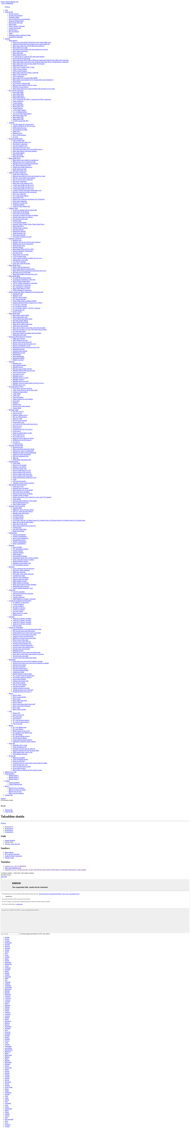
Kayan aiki (12, 756)
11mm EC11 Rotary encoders (22, 620)
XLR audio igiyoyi (19, 435)
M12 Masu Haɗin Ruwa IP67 (22, 165)
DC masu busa (17, 716)
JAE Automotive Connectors (22, 285)
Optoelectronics (14, 461)
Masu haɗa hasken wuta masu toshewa (25, 151)
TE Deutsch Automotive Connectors (24, 279)
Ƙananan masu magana (20, 351)
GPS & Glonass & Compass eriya (23, 124)
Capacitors (12, 590)
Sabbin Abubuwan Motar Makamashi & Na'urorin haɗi (26, 292)
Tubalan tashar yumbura (20, 228)
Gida (6, 10)
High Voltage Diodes (19, 504)
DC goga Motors (18, 729)
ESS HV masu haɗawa (20, 297)
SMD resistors (17, 554)
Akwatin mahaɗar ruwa (20, 146)
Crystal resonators (18, 604)
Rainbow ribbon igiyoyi (20, 415)
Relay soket (16, 707)
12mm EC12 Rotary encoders (22, 622)
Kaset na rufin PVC (19, 761)
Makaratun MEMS (18, 358)
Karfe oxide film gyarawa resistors (23, 559)
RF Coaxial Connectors (16, 90)
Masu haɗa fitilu (18, 154)
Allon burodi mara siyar (20, 765)
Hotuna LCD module (19, 467)
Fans (10, 711)
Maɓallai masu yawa (19, 385)
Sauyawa (11, 361)
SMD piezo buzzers (19, 338)
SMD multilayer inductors (21, 583)
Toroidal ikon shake (19, 575)
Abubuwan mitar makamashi (22, 454)
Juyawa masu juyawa (19, 372)
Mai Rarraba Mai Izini (16, 22)
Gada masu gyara (18, 486)
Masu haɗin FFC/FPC (20, 55)
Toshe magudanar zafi (19, 747)
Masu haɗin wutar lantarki (21, 315)
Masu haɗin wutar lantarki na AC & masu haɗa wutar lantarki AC (33, 80)
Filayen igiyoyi (17, 413)
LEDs (14, 479)
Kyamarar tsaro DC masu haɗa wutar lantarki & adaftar (30, 763)
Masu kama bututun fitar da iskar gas (24, 526)
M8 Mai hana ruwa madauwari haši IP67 (25, 163)
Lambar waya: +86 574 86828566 (15, 866)
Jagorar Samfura (10, 840)
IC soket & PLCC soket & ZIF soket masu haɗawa (29, 56)
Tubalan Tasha (13, 208)
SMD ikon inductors (19, 572)
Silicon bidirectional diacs (21, 502)
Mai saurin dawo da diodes (21, 492)
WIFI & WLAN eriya (19, 128)
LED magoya (17, 718)
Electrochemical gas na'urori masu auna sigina (27, 629)
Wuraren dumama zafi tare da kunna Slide (26, 750)
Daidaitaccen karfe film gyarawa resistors (25, 558)
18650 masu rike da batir (20, 326)
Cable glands (17, 394)
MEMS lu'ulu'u (17, 615)
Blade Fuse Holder (18, 531)
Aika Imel (4, 876)
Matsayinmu (12, 24)
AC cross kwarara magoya (21, 722)
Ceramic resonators (19, 609)
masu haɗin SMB (18, 94)
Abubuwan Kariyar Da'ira (17, 506)
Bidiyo (7, 786)
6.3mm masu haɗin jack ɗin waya (23, 188)
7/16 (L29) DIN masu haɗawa (22, 113)
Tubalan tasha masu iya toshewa (23, 217)
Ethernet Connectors (15, 238)
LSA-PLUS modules (19, 262)
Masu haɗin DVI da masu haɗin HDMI (25, 78)
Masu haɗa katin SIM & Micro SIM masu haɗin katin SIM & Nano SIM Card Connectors (41, 60)
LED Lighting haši (18, 140)
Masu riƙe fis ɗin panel (20, 524)
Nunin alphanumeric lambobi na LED (24, 477)
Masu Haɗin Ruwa (15, 265)
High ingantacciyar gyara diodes (23, 490)
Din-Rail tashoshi (18, 229)
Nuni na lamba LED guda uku (22, 474)
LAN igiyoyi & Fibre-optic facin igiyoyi (25, 424)
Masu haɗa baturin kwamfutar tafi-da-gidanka (27, 333)
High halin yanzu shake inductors (23, 574)
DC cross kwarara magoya (21, 720)
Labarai (7, 781)
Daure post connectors (20, 201)
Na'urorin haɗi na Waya (16, 386)
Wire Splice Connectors (20, 144)
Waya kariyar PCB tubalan (21, 213)
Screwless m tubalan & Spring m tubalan (25, 215)
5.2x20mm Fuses (18, 518)
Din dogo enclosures (19, 666)
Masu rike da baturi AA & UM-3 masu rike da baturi (29, 328)
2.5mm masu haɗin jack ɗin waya (23, 185)
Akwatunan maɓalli (19, 686)
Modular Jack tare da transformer (23, 244)
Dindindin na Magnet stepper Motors (24, 741)
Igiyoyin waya (17, 426)
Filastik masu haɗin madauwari (22, 167)
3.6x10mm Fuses (18, 515)
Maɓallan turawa (18, 376)
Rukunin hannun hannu (20, 668)
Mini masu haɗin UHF (20, 115)
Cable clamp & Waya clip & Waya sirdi (25, 390)
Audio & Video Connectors (17, 172)
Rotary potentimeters (19, 543)
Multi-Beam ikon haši (19, 335)
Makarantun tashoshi (19, 231)
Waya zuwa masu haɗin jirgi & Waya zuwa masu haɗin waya (32, 42)
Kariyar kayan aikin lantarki (21, 406)
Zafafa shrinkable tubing (20, 759)
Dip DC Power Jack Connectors (23, 179)
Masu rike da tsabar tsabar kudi (22, 324)
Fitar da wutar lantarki (19, 684)
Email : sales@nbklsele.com (9, 1)
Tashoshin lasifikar (18, 204)
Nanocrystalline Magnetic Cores (23, 588)
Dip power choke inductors (21, 570)
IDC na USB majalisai (20, 417)
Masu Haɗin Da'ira (15, 158)
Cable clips (16, 395)
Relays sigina (17, 695)
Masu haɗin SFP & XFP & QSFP (23, 249)
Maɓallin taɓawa (18, 367)
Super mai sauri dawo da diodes (23, 493)
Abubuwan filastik (18, 672)
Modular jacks (17, 240)
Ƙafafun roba (17, 404)
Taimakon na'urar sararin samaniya (23, 483)
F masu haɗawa (17, 103)
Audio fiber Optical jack (20, 174)
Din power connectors (20, 181)
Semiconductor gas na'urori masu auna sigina (27, 633)
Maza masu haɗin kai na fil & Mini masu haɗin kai (28, 46)
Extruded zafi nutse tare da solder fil (24, 749)
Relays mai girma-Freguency (22, 706)
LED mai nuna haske (19, 481)
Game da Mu (9, 12)
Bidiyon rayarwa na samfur (17, 790)
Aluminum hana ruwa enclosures (23, 690)
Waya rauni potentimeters (20, 538)
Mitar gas (16, 458)
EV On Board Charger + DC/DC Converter (26, 308)
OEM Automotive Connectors (22, 290)
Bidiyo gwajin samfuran (16, 793)
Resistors (11, 545)
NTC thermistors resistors (21, 565)
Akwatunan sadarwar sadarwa (22, 677)
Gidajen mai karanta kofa (20, 681)
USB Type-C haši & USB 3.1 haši (23, 67)
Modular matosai (18, 247)
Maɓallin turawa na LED (20, 377)
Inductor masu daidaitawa (21, 577)
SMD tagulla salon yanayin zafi (22, 752)
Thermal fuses (17, 527)
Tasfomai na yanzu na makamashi (23, 451)
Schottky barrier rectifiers (20, 495)
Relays (11, 693)
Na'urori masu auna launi (20, 656)
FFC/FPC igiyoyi (18, 411)
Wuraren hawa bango (19, 665)
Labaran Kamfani (14, 782)
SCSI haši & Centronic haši (21, 83)
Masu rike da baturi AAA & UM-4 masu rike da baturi (30, 329)
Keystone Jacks (17, 253)
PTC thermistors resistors (20, 549)
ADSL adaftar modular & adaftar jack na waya (27, 258)
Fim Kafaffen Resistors (20, 556)
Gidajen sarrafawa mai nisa (21, 688)
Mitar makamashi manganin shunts (23, 449)
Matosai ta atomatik (19, 757)
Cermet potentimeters (19, 534)
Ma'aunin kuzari (18, 447)
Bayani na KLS (14, 14)
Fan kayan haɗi (17, 724)
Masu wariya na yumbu (20, 613)
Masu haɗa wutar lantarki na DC (23, 183)
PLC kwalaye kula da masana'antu (23, 675)
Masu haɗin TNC (18, 106)
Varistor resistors (18, 551)
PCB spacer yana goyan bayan (22, 388)
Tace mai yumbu (18, 611)
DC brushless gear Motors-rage (22, 732)
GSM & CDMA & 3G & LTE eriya (24, 126)
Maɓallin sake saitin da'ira (21, 513)
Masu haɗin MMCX (19, 97)
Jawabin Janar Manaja (16, 15)
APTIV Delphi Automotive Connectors (25, 283)
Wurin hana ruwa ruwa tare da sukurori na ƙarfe (28, 661)
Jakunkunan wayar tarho (20, 260)
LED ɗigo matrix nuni (20, 468)
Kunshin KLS (13, 30)
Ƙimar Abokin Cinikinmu (17, 26)
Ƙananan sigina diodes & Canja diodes (25, 501)
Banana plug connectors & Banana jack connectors (29, 199)
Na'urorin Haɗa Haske (16, 138)
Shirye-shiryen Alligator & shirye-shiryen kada (27, 770)
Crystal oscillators (18, 606)
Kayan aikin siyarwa (19, 768)
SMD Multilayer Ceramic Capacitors (24, 599)
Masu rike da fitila (18, 156)
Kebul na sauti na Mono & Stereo (23, 438)
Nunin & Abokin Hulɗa (16, 21)
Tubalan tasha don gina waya (22, 142)
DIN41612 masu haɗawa (20, 87)
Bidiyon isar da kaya (15, 791)
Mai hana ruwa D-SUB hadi (21, 272)
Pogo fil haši (16, 81)
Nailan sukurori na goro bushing (23, 399)
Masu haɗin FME (18, 119)
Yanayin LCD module (20, 465)
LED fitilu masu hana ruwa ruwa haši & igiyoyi (27, 149)
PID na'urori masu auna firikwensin (24, 631)
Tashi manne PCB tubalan (21, 212)
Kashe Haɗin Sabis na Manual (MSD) (25, 301)
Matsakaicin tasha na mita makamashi (24, 452)
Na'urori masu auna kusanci (21, 649)
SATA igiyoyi (17, 427)
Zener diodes (17, 499)
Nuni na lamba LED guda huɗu (22, 476)
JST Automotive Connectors (21, 287)
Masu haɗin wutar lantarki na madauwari (25, 160)
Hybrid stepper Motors (20, 738)
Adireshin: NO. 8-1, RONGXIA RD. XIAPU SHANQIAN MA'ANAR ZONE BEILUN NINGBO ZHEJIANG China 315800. (45, 870)
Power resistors (17, 547)
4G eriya (15, 137)
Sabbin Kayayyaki (10, 772)
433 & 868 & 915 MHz (20, 130)
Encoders (12, 617)
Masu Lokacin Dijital (19, 709)
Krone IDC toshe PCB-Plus (21, 263)
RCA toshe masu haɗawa (20, 196)
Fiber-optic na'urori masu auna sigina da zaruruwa (28, 654)
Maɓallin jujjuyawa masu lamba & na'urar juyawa (28, 383)
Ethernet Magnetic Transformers (23, 251)
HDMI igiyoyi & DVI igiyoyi (22, 440)
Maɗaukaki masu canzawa (21, 586)
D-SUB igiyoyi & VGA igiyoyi (22, 429)
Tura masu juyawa (18, 374)
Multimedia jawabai (19, 353)
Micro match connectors (20, 51)
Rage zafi (12, 743)
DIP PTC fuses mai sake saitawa (23, 511)
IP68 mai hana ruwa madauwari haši (24, 162)
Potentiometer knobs (19, 540)
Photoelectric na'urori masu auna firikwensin (26, 652)
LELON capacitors (19, 592)
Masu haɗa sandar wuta (20, 317)
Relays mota (16, 699)
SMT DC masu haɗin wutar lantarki (24, 178)
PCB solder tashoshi (19, 235)
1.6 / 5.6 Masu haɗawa (20, 112)
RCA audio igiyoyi (19, 436)
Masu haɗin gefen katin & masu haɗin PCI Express (29, 64)
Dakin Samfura (9, 774)
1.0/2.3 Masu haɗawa (19, 110)
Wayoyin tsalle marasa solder (22, 766)
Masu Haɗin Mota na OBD (21, 288)
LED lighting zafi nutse (20, 754)
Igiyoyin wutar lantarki (20, 420)
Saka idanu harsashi (19, 683)
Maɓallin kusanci (18, 650)
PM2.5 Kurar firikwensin (20, 640)
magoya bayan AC (18, 715)
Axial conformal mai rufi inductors (23, 568)
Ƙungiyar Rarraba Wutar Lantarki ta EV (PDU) (27, 303)
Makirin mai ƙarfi (18, 360)
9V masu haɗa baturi (19, 331)
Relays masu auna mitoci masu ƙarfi (24, 704)
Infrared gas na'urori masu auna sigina (24, 634)
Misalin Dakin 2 (14, 777)
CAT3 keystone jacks (19, 256)
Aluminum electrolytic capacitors (23, 593)
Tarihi (10, 33)
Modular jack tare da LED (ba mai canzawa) (26, 242)
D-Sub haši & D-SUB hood (21, 58)
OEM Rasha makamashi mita (22, 460)
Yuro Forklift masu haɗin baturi (22, 319)
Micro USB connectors (20, 74)
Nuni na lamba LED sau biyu (22, 472)
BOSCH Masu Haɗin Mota (21, 281)
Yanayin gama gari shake (20, 579)
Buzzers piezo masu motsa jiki (22, 342)
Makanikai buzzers (18, 349)
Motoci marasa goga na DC (21, 731)
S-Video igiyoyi (18, 443)
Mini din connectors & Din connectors (25, 192)
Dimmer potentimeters (20, 542)
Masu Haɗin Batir (14, 313)
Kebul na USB (17, 419)
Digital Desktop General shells (22, 674)
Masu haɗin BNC (18, 105)
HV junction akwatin (19, 299)
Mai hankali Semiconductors (18, 485)
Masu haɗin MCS (18, 226)
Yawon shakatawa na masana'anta (19, 19)
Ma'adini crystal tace (19, 608)
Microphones (17, 354)
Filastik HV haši (18, 294)
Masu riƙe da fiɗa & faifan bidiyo (23, 522)
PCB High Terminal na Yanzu (22, 237)
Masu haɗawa (13, 40)
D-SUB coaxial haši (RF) (21, 121)
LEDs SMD (16, 463)
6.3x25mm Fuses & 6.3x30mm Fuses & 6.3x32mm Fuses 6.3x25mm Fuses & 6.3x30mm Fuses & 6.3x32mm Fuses (49, 520)
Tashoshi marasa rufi (19, 233)
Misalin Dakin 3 (14, 779)
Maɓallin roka (17, 363)
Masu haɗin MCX (18, 96)
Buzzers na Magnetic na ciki (21, 345)
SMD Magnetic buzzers (20, 340)
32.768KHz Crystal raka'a (21, 602)
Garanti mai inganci (15, 28)
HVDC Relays (17, 311)
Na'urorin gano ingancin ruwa (22, 643)
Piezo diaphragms (18, 356)
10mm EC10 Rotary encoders (22, 618)
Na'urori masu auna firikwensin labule (24, 658)
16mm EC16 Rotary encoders (22, 624)
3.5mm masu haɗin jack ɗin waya (23, 187)
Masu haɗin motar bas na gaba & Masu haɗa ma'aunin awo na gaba (34, 88)
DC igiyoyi (16, 442)
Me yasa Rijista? (14, 31)
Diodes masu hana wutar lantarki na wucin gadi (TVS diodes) (32, 497)
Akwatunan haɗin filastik (20, 670)
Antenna (11, 122)
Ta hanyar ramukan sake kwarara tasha (25, 210)
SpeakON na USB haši (20, 203)
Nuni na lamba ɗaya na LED (22, 470)
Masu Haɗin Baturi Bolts (20, 322)
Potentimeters (13, 533)
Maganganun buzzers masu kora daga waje (26, 347)
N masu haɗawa (18, 108)
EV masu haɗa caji (18, 310)
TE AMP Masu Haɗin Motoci (22, 278)
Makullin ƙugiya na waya (21, 381)
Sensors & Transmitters (16, 627)
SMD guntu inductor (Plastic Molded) (24, 584)
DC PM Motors (17, 734)
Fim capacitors (17, 595)
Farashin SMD (17, 508)
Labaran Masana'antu (15, 784)
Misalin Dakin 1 (14, 775)
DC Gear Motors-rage (19, 727)
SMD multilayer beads (20, 581)
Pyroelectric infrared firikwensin (23, 645)
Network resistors (18, 552)
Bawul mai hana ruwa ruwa (21, 147)
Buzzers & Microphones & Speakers (20, 336)
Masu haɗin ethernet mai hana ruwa (24, 269)
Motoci (11, 725)
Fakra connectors (18, 101)
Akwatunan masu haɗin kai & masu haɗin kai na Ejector (30, 49)
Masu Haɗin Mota (14, 276)
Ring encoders (17, 625)
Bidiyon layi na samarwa (16, 788)
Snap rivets (16, 401)
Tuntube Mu (8, 795)
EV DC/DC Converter (20, 304)
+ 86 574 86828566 (7, 3)
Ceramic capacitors (19, 597)
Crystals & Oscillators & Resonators (20, 600)
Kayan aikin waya (18, 422)
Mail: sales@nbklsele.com (13, 868)
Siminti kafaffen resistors (20, 561)
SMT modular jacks (19, 245)
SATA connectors (18, 76)
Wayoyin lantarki (18, 397)
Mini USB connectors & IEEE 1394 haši (25, 72)
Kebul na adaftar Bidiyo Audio (22, 433)
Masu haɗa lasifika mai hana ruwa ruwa (25, 274)
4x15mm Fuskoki (18, 517)
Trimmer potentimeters (20, 536)
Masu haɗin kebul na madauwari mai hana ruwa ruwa (29, 270)
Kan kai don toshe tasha (20, 219)
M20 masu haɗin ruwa (20, 171)
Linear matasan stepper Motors (22, 740)
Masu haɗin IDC (18, 53)
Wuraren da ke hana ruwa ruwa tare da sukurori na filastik (31, 663)
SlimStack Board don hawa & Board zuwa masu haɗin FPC (31, 44)
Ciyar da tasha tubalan (20, 222)
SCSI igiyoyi (17, 431)
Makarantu (12, 659)
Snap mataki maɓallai (19, 365)
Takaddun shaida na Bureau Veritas (20, 35)
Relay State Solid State (20, 700)
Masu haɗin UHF (18, 117)
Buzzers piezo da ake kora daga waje (24, 344)
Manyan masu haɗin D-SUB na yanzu (25, 85)
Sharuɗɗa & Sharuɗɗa (16, 37)
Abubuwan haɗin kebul (20, 392)
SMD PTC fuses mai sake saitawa (23, 509)
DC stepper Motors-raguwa (21, 736)
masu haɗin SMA (18, 92)
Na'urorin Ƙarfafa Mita (16, 445)
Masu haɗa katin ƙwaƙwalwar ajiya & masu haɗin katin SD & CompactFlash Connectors (40, 62)
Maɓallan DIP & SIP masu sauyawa (24, 370)
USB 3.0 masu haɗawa (20, 69)
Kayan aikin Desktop (19, 679)
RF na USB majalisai (19, 135)
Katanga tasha (17, 220)
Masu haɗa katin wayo (20, 65)
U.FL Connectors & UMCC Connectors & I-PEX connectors (32, 99)
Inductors (12, 567)
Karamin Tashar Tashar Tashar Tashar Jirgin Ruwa (28, 224)
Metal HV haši (17, 295)
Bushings (16, 402)
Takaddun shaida (14, 17)
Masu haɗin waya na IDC (21, 254)
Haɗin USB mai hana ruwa (21, 267)
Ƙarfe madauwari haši (19, 169)
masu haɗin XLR (18, 197)
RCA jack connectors (19, 194)
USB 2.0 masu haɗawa (20, 71)
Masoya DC (16, 713)
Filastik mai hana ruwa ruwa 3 (22, 691)
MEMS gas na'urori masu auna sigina (24, 638)
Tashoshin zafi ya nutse (20, 745)
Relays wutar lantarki (19, 697)
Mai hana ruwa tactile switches (22, 369)
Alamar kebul (17, 408)
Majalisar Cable (14, 410)
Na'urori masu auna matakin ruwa (23, 647)
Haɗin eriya (16, 131)
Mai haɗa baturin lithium (20, 320)
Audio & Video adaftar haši (21, 206)
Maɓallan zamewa (18, 379)
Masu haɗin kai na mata (20, 47)
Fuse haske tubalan (19, 153)
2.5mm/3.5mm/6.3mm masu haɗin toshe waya (27, 190)
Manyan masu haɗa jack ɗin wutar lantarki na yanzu (29, 176)
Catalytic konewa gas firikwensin (23, 636)
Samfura (7, 39)
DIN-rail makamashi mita (20, 456)
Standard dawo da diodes (20, 488)
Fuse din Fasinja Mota (20, 529)
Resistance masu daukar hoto (22, 563)
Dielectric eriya (17, 133)
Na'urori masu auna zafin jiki (22, 641)
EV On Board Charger (20, 306)
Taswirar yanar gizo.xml (12, 844)
